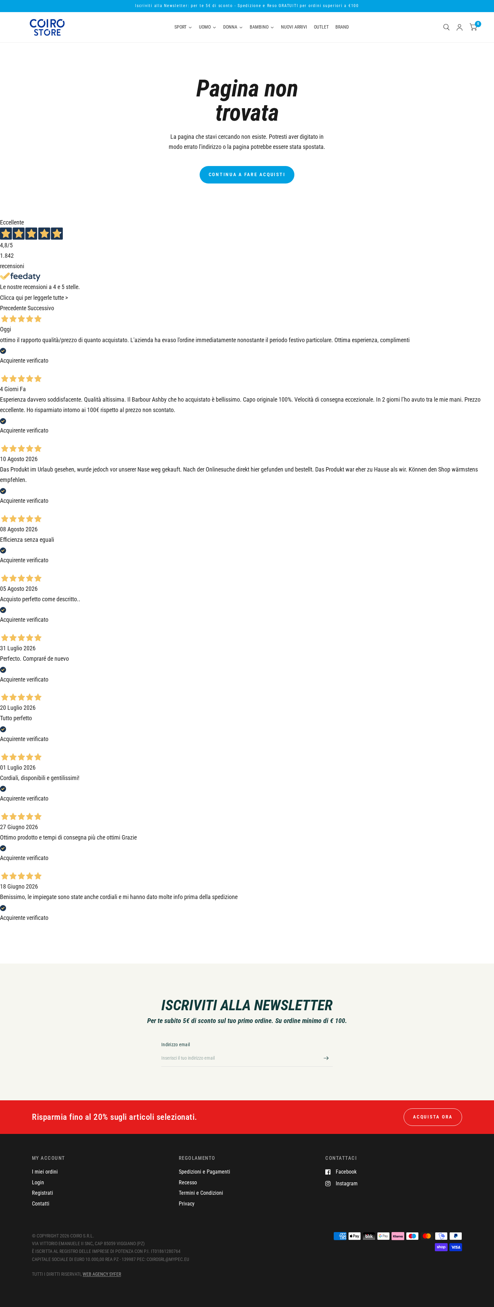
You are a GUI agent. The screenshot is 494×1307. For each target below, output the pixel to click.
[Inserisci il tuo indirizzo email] (326, 1058)
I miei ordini (45, 1172)
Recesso (188, 1182)
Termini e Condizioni (201, 1193)
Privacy (187, 1203)
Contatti (40, 1203)
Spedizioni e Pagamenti (204, 1172)
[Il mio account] (459, 27)
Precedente (13, 308)
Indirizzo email (175, 1044)
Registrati (42, 1193)
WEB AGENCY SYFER (102, 1274)
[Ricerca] (446, 27)
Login (38, 1182)
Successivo (41, 308)
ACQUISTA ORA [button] (433, 1116)
